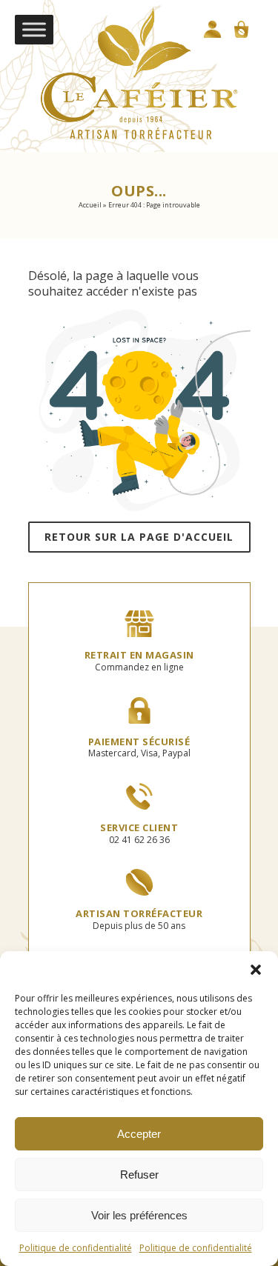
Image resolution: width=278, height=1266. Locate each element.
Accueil (90, 205)
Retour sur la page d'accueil (139, 537)
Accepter (139, 1133)
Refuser (139, 1174)
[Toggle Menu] (34, 29)
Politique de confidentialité (75, 1248)
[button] (255, 969)
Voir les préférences (139, 1215)
